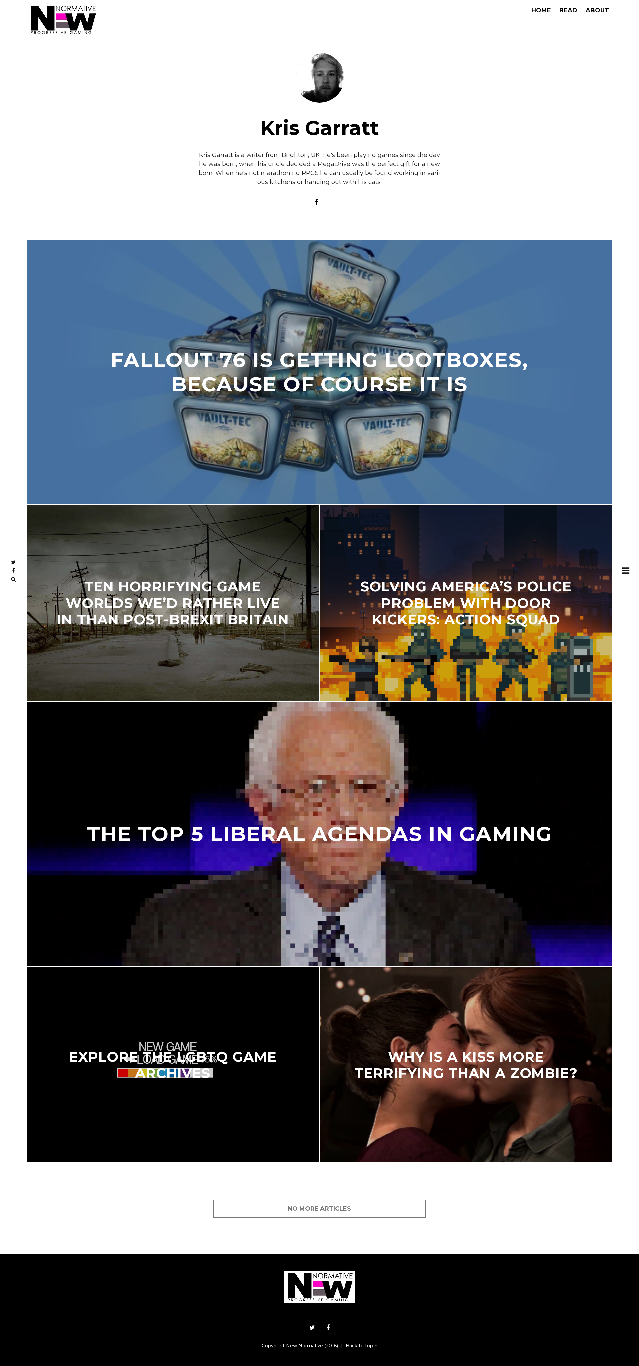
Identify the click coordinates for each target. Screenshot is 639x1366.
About (597, 10)
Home (541, 10)
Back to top (360, 1346)
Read (568, 10)
